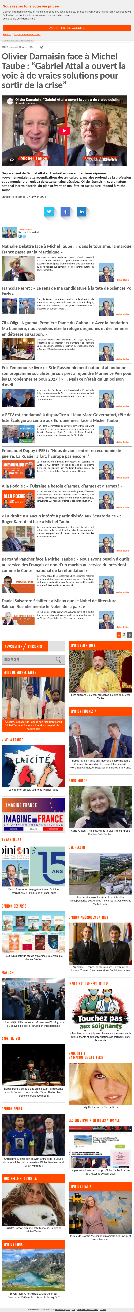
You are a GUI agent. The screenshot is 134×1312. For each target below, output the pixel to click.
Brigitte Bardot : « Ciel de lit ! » (100, 1107)
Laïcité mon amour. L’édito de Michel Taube (33, 789)
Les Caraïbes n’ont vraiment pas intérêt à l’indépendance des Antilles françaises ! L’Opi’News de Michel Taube (100, 901)
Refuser (7, 34)
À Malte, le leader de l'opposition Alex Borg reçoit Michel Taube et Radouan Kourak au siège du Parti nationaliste (33, 725)
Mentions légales (62, 1310)
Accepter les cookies (67, 27)
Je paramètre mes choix (27, 34)
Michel (25, 229)
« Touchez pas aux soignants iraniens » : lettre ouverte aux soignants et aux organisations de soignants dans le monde (100, 1037)
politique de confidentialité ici (19, 18)
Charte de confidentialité (87, 1310)
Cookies (103, 1310)
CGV (73, 1310)
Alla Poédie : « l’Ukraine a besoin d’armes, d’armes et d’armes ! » (62, 486)
